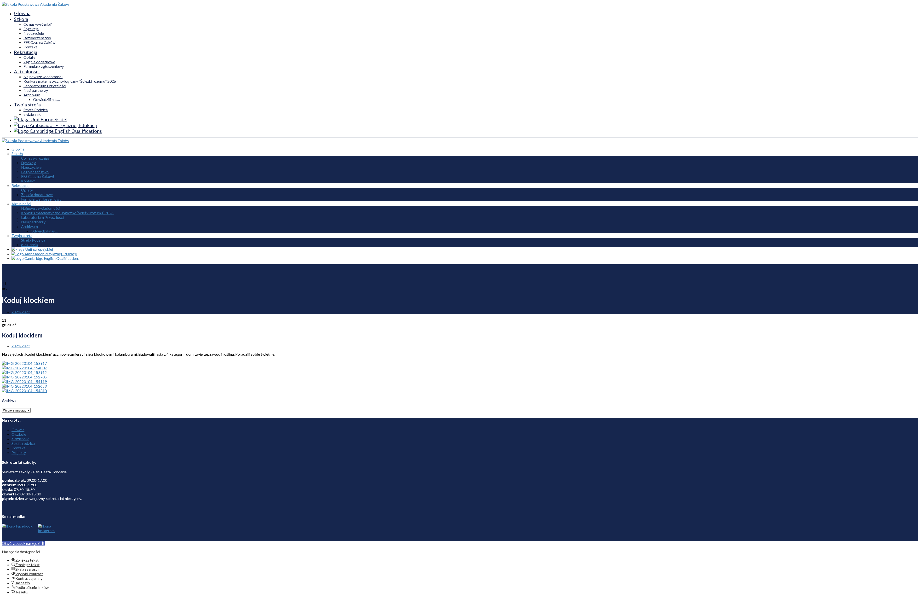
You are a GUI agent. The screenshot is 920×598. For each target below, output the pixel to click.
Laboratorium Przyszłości (44, 85)
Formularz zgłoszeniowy (43, 66)
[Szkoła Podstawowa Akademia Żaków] (35, 4)
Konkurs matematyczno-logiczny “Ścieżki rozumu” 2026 (69, 81)
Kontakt (30, 47)
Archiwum (31, 95)
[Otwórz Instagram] (45, 532)
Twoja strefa (27, 104)
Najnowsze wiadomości (43, 76)
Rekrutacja (25, 52)
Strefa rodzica (23, 443)
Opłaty (29, 57)
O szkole (19, 434)
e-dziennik (32, 114)
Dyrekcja (31, 28)
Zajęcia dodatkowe (39, 61)
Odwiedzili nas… (46, 99)
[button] (23, 543)
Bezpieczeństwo (37, 37)
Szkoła (21, 19)
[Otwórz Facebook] (17, 532)
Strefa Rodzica (35, 109)
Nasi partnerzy (35, 90)
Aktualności (27, 71)
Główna (22, 13)
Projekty (19, 452)
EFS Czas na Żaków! (40, 42)
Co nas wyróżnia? (37, 24)
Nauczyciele (33, 33)
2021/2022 (21, 311)
